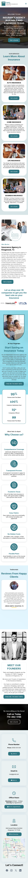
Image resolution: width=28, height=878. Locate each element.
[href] (14, 848)
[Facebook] (7, 870)
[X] (16, 870)
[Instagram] (11, 870)
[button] (26, 3)
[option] (14, 594)
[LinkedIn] (20, 870)
